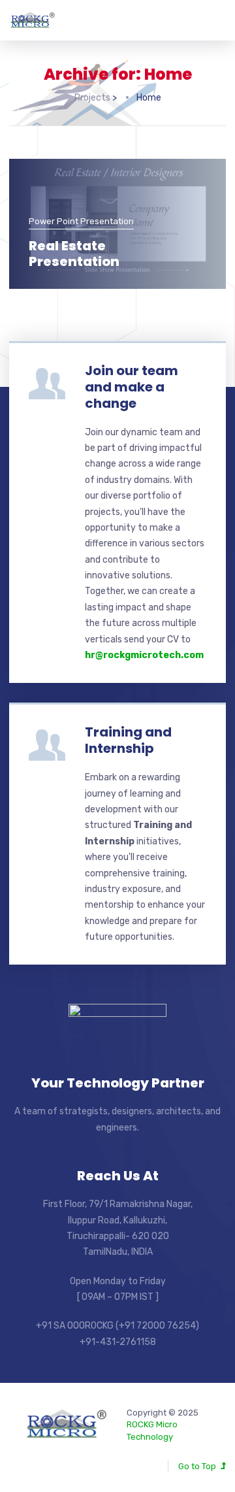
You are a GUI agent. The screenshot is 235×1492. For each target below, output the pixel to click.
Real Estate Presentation (74, 254)
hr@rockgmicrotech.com (144, 655)
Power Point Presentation (81, 221)
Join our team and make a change (131, 386)
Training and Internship (128, 740)
